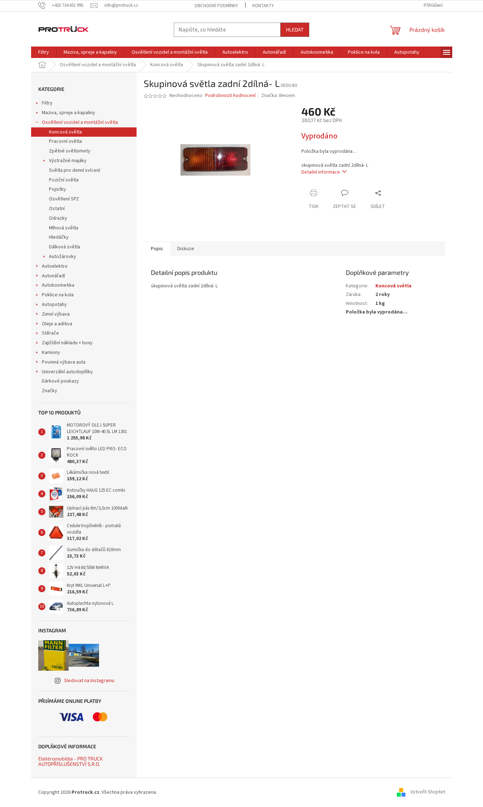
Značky (49, 390)
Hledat (295, 29)
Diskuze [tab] (185, 248)
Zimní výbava (56, 314)
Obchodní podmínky (216, 6)
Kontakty (263, 6)
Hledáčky (59, 237)
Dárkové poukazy (60, 381)
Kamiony (51, 352)
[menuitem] (43, 52)
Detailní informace (320, 172)
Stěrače (50, 333)
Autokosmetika (58, 285)
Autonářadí (53, 275)
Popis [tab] (157, 248)
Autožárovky (62, 256)
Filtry (47, 103)
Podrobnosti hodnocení (230, 95)
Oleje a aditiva (57, 323)
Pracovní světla (65, 141)
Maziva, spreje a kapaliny (68, 112)
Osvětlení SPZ (64, 199)
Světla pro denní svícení (74, 170)
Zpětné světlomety (69, 151)
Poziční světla (64, 180)
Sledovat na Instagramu (89, 680)
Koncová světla (65, 132)
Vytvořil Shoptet (427, 792)
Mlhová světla (63, 228)
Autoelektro (55, 266)
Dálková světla (64, 247)
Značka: (278, 95)
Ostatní (57, 208)
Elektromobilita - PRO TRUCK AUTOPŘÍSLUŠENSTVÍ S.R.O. (70, 761)
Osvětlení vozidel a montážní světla (80, 122)
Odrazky (58, 218)
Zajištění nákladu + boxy (67, 342)
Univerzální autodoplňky (67, 371)
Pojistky (57, 189)
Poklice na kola (58, 294)
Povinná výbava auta (63, 362)
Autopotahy (54, 304)
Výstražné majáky (68, 160)
